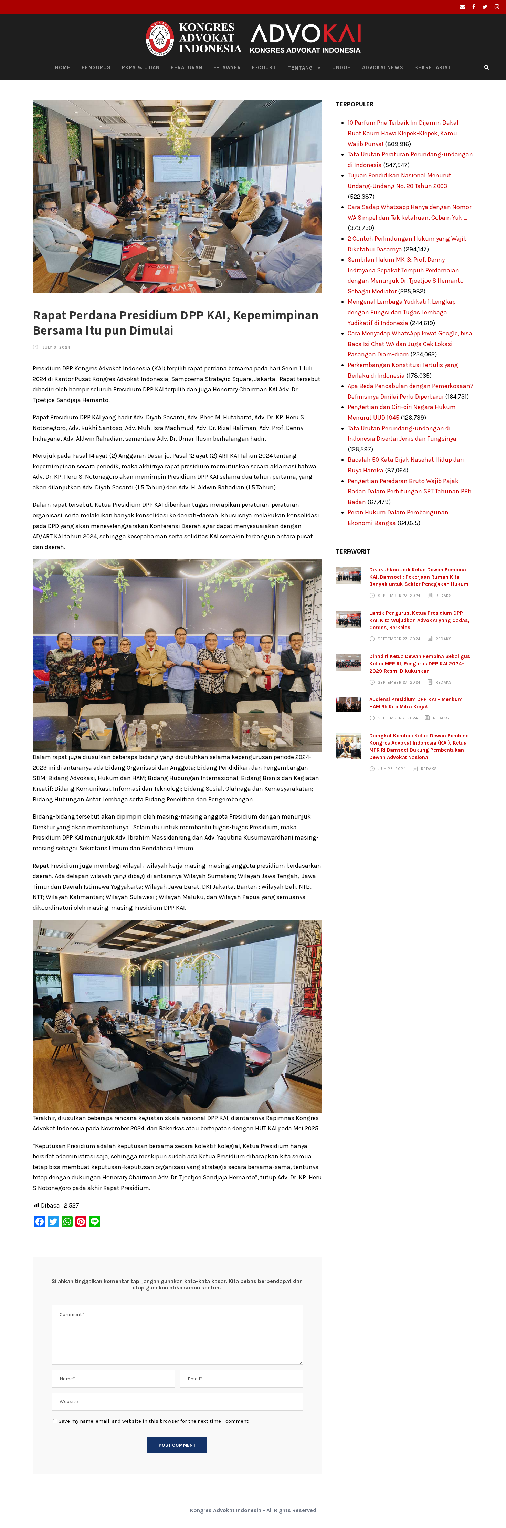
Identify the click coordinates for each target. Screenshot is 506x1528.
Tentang (300, 68)
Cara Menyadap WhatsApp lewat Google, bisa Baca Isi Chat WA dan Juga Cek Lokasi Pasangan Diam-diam (410, 343)
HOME (63, 67)
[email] (462, 7)
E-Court (264, 67)
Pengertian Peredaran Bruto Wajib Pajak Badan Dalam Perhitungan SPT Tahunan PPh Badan (410, 491)
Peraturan (186, 67)
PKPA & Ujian (141, 67)
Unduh (341, 67)
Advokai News (382, 67)
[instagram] (497, 7)
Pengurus (96, 67)
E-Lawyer (227, 67)
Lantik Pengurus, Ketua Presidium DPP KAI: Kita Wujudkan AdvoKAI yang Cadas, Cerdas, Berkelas (419, 620)
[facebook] (473, 7)
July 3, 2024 (56, 347)
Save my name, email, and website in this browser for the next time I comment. (154, 1421)
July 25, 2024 (392, 768)
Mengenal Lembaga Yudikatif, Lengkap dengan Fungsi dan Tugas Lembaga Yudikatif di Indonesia (402, 312)
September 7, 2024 (398, 718)
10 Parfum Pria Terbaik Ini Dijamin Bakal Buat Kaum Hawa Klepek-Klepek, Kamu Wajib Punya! (403, 133)
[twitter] (485, 7)
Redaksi (444, 595)
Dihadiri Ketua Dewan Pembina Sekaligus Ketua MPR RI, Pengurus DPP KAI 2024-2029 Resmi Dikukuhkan (419, 663)
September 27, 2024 (399, 595)
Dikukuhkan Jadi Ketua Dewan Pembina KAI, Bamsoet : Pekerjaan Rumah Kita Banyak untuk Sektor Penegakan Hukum (418, 577)
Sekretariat (432, 67)
